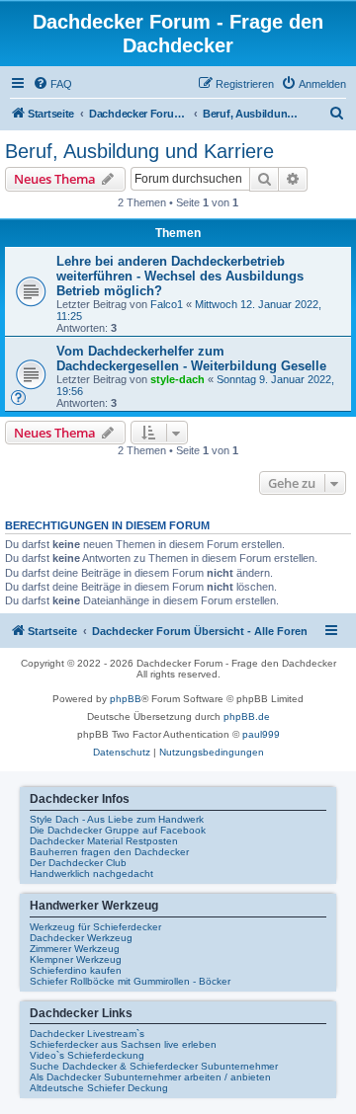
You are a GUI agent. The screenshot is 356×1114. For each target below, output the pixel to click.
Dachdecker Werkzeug (81, 937)
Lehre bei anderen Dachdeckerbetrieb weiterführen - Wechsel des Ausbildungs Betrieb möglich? (180, 276)
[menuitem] (52, 84)
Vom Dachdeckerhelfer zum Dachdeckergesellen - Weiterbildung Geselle (191, 358)
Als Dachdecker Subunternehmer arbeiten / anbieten (150, 1077)
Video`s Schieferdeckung (87, 1055)
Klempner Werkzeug (76, 959)
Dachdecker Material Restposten (104, 841)
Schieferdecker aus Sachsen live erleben (123, 1044)
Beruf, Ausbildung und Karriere (139, 151)
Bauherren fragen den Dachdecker (109, 851)
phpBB (125, 698)
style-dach (177, 379)
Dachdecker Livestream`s (87, 1033)
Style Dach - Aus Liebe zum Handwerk (117, 819)
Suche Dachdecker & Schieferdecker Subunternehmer (154, 1066)
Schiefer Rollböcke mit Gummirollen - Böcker (130, 981)
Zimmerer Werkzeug (75, 948)
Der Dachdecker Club (78, 862)
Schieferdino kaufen (76, 970)
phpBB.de (246, 716)
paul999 (261, 734)
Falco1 (166, 304)
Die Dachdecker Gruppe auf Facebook (118, 830)
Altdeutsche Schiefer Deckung (99, 1087)
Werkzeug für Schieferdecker (95, 926)
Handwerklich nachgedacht (91, 873)
